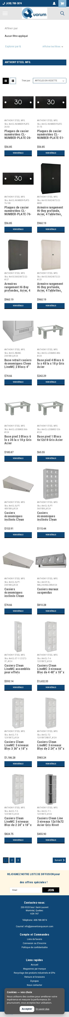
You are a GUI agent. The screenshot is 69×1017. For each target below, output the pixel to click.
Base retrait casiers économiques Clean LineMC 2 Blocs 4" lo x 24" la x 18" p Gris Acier (17, 363)
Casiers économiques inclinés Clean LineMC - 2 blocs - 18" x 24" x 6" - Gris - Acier (17, 592)
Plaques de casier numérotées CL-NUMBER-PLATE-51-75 (50, 134)
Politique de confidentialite (35, 947)
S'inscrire (41, 943)
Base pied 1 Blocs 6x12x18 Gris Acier (50, 438)
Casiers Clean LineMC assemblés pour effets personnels (17, 669)
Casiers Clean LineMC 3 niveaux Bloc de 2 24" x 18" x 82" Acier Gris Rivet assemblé (50, 745)
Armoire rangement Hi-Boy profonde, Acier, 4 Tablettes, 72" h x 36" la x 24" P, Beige (50, 287)
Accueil (34, 965)
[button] (34, 46)
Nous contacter (34, 985)
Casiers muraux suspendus (47, 590)
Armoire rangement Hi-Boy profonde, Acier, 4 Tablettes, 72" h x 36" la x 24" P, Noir (50, 211)
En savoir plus (42, 1009)
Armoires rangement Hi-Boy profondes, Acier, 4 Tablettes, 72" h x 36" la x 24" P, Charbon (17, 287)
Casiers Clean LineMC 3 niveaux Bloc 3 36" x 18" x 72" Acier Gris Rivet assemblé (17, 745)
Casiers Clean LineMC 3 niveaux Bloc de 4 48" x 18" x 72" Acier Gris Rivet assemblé (50, 669)
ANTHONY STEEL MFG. (14, 120)
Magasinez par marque (34, 969)
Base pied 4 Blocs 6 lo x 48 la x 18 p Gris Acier (50, 363)
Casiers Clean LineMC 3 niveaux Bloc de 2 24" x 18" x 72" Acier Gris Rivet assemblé (17, 821)
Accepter (27, 1008)
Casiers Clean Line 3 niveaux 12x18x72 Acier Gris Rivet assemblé (50, 821)
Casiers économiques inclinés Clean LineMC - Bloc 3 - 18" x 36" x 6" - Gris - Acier (50, 516)
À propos (34, 981)
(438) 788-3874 (14, 3)
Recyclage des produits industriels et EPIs (34, 973)
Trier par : (26, 80)
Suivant (58, 860)
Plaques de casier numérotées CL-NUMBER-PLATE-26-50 (17, 134)
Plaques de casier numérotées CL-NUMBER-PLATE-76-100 (17, 211)
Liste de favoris (34, 939)
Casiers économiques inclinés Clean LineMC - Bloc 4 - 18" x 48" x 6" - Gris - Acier (17, 516)
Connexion (28, 943)
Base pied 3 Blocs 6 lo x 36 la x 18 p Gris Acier (18, 440)
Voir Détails (18, 153)
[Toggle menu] (5, 13)
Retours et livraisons (34, 977)
